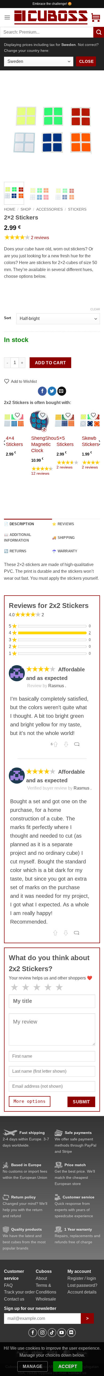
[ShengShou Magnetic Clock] (39, 420)
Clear (95, 309)
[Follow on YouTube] (61, 1332)
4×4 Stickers (14, 441)
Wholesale (46, 1299)
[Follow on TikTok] (52, 1332)
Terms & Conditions (46, 1289)
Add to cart (50, 363)
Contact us (14, 1299)
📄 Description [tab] (19, 524)
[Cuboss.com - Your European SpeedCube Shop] (50, 17)
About (41, 1278)
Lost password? (82, 1285)
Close (86, 61)
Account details (82, 1292)
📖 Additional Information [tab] (17, 537)
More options (30, 1101)
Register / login (81, 1278)
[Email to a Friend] (61, 391)
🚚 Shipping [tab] (63, 538)
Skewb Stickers (90, 441)
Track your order (19, 1292)
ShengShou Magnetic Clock (43, 444)
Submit (81, 1102)
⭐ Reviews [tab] (63, 524)
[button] (7, 17)
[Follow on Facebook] (32, 1332)
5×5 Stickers (65, 441)
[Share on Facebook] (42, 391)
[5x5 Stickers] (65, 420)
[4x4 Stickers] (14, 420)
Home (9, 209)
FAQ (8, 1285)
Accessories (49, 209)
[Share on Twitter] (52, 391)
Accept (67, 1366)
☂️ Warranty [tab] (65, 551)
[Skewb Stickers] (90, 420)
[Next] (91, 129)
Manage (33, 1366)
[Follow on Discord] (71, 1332)
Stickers (77, 209)
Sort (7, 318)
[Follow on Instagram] (42, 1332)
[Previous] (12, 129)
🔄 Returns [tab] (15, 551)
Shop (26, 209)
